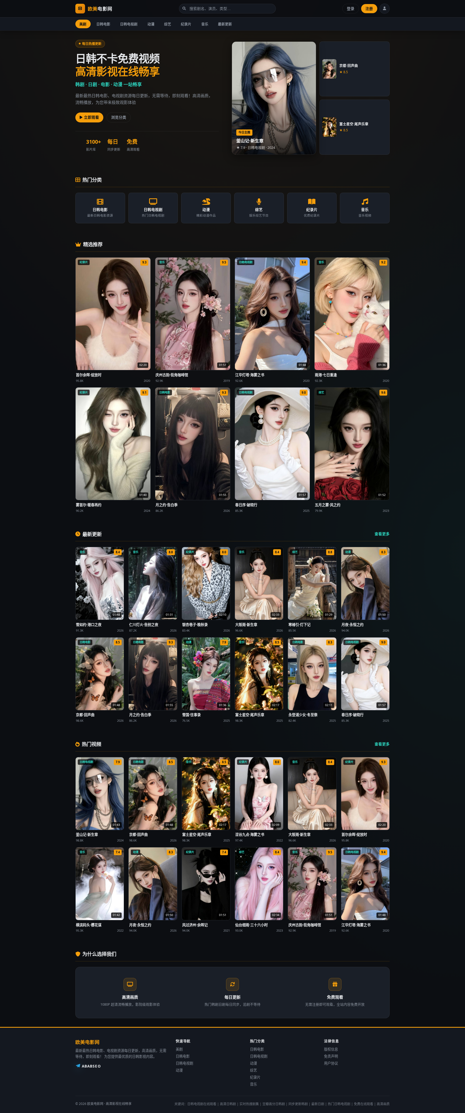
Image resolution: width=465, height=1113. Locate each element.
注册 (369, 8)
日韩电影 (103, 24)
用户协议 (331, 1063)
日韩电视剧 (129, 24)
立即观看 (91, 117)
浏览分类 (118, 117)
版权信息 (331, 1049)
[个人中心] (384, 8)
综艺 (167, 24)
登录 (350, 8)
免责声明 (331, 1056)
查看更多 (382, 533)
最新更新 (225, 24)
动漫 (150, 24)
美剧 (82, 24)
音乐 (204, 24)
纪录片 (186, 24)
